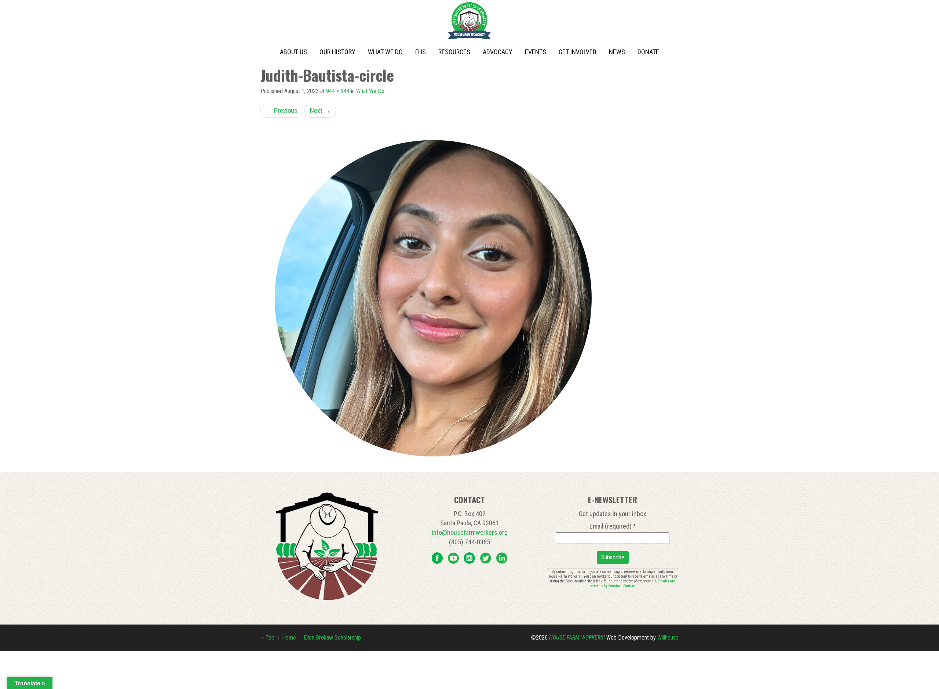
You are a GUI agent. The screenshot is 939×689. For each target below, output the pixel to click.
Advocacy (497, 52)
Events (535, 52)
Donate (648, 52)
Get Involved (577, 52)
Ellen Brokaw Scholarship (332, 637)
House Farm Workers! (577, 637)
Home (289, 637)
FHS (420, 52)
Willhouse (668, 637)
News (617, 52)
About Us (293, 52)
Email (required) (612, 526)
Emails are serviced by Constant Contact (633, 583)
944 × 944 (338, 91)
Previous (281, 110)
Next (320, 110)
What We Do (385, 52)
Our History (337, 52)
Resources (454, 52)
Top (269, 637)
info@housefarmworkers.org (470, 532)
